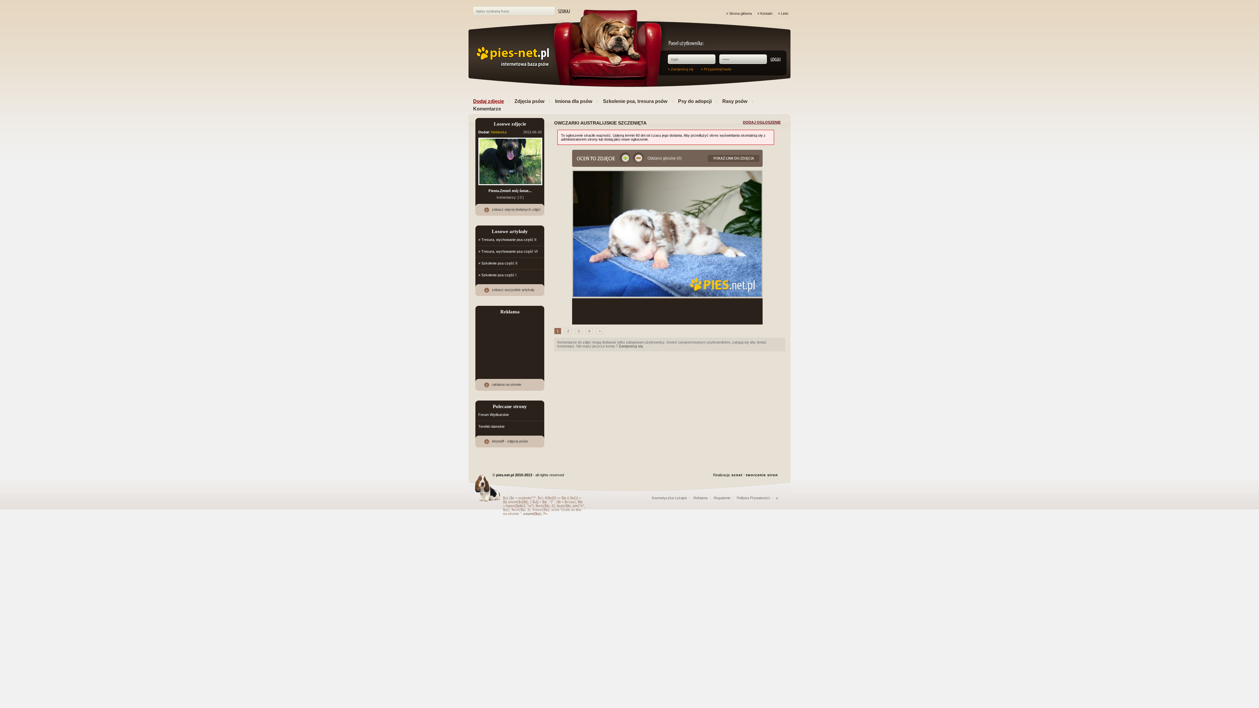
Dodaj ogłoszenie (762, 122)
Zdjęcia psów (529, 101)
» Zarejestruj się (680, 69)
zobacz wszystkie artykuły (513, 290)
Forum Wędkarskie (493, 415)
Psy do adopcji (695, 101)
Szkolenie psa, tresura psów (635, 101)
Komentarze (487, 108)
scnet (737, 475)
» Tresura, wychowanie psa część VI (508, 251)
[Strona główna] (512, 57)
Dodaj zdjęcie (488, 101)
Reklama (700, 498)
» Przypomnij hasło (716, 69)
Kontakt (766, 13)
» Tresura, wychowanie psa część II (507, 240)
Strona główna (740, 13)
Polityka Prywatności (753, 498)
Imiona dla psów (573, 101)
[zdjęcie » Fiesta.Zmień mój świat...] (510, 185)
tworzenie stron (762, 475)
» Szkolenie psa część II (497, 263)
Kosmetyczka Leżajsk (669, 498)
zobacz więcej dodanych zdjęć (516, 209)
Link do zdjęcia (733, 158)
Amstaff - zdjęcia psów (510, 441)
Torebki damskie (491, 426)
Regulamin (722, 498)
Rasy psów (735, 101)
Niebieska (499, 132)
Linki (784, 13)
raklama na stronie (506, 384)
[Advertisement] (667, 311)
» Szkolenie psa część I (497, 275)
